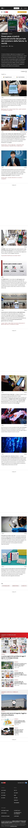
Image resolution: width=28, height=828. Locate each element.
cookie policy (17, 810)
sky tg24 (3, 792)
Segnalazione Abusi (13, 826)
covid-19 (24, 585)
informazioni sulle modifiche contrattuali (12, 821)
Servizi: (15, 787)
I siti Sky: (3, 787)
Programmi (16, 802)
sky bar (15, 797)
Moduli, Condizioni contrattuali (17, 820)
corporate (16, 816)
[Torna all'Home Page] (6, 12)
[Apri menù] (1, 12)
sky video (3, 795)
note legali (3, 812)
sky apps (16, 792)
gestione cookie (5, 810)
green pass (16, 585)
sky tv (15, 790)
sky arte (3, 797)
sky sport (3, 790)
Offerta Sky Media (5, 816)
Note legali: (3, 807)
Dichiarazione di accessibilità (17, 813)
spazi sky (16, 800)
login (25, 8)
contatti (10, 822)
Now (15, 795)
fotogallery (6, 585)
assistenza (6, 822)
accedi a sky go (21, 782)
